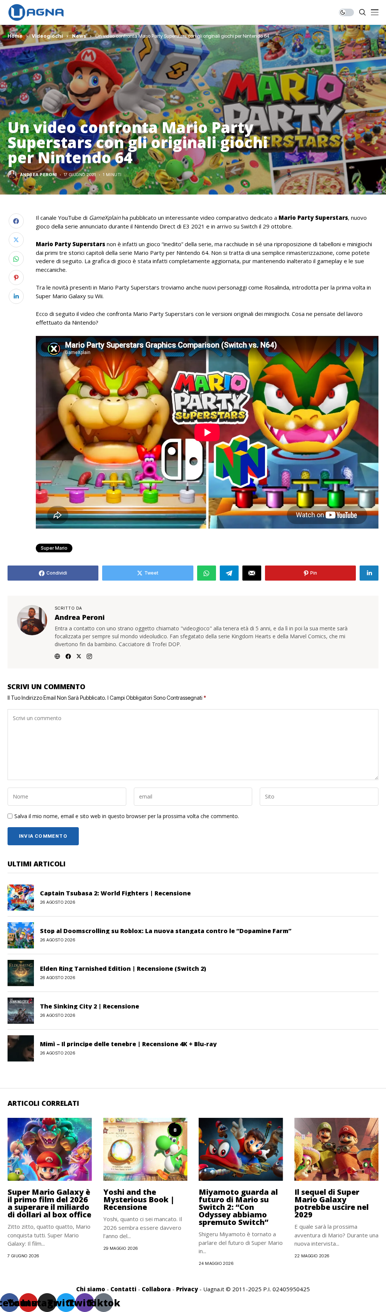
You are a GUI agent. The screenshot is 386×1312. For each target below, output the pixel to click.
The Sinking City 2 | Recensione (89, 1006)
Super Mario (54, 548)
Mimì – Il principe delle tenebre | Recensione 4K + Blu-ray (128, 1044)
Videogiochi (47, 36)
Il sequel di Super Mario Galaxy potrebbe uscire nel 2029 (331, 1203)
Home (15, 36)
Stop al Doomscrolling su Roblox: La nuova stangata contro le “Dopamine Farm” (165, 931)
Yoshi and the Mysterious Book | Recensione (139, 1199)
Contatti (123, 1289)
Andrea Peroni (38, 174)
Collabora (156, 1289)
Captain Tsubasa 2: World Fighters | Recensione (115, 893)
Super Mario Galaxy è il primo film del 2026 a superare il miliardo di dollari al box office (49, 1203)
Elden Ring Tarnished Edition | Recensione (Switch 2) (123, 968)
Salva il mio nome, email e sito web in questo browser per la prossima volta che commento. (126, 816)
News (79, 36)
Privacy (187, 1289)
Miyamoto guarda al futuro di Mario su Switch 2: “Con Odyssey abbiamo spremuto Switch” (238, 1207)
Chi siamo (90, 1289)
